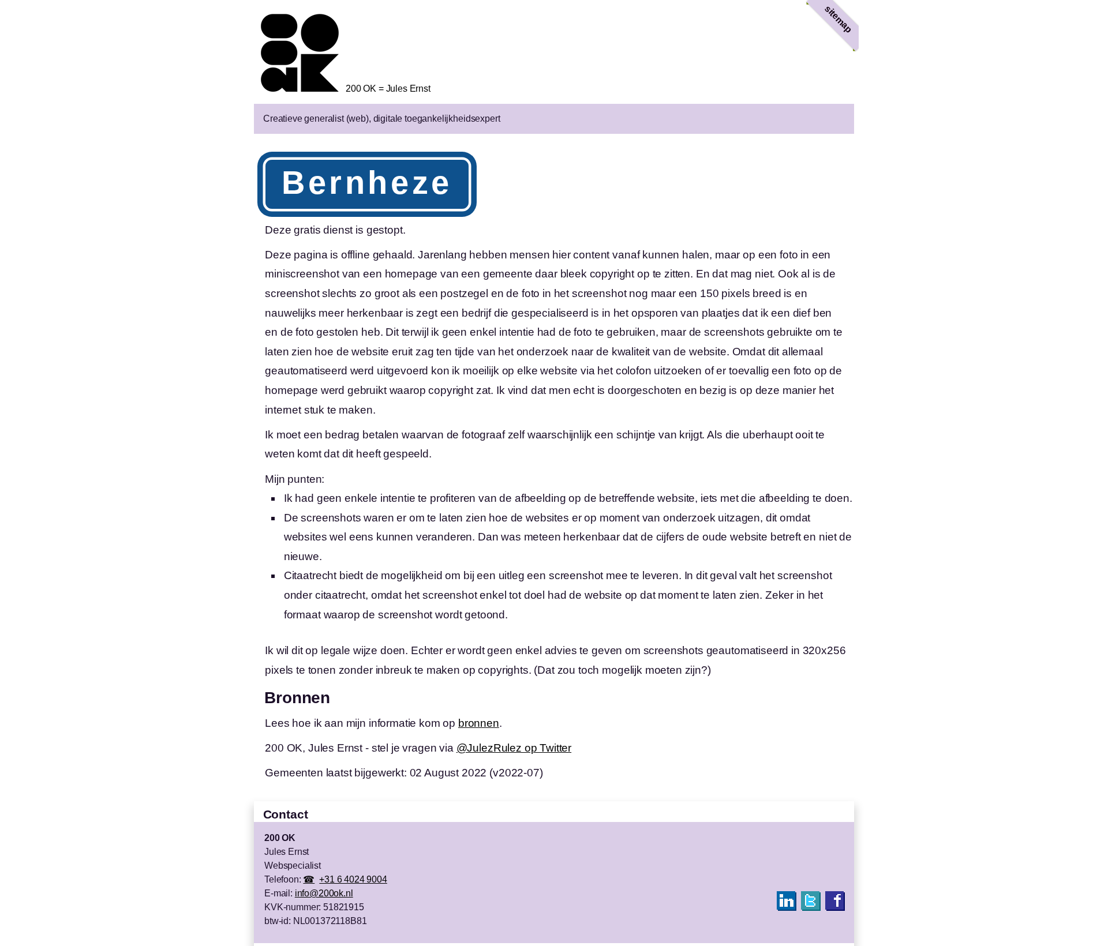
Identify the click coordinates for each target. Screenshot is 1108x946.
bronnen (478, 723)
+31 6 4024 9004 (353, 879)
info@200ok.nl (324, 893)
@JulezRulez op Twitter (513, 748)
